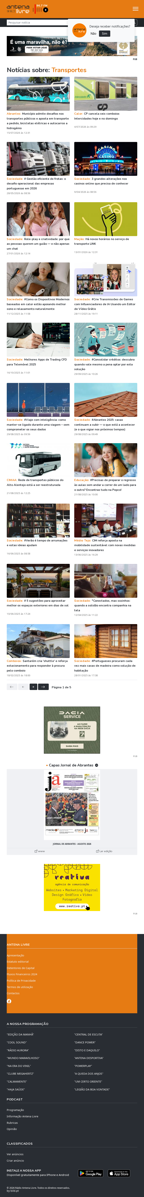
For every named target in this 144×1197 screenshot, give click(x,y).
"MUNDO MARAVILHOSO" (23, 1058)
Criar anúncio (15, 1160)
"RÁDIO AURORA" (18, 1050)
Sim (104, 33)
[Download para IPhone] (119, 1173)
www (41, 851)
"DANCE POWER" (85, 1042)
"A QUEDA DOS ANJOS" (88, 1073)
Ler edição (105, 851)
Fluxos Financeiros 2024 (22, 974)
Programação (15, 1110)
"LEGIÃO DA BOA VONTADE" (92, 1089)
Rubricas (12, 1123)
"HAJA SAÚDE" (16, 1089)
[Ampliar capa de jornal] (72, 805)
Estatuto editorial (18, 961)
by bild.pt (13, 1190)
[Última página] (43, 687)
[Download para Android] (90, 1173)
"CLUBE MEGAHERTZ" (20, 1073)
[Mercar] (72, 730)
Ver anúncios (15, 1154)
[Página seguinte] (33, 687)
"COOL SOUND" (17, 1042)
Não (93, 33)
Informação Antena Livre (22, 1116)
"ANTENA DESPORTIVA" (89, 1058)
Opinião (12, 1129)
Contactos (13, 993)
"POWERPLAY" (83, 1066)
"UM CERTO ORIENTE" (88, 1081)
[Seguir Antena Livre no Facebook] (9, 1002)
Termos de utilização (20, 987)
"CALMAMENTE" (17, 1081)
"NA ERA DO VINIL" (19, 1066)
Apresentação (15, 955)
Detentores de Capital (20, 968)
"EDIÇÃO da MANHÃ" (20, 1034)
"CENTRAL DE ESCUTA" (88, 1034)
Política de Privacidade (21, 980)
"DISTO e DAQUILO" (87, 1050)
